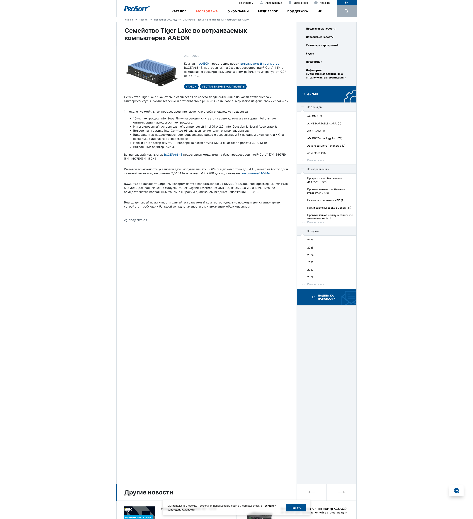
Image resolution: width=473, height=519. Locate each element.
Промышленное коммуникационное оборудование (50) (330, 216)
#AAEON (191, 86)
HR (320, 11)
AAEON (204, 63)
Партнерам (246, 2)
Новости (143, 19)
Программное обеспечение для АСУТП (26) (324, 180)
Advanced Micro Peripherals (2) (326, 145)
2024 (310, 254)
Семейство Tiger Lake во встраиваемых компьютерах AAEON (216, 19)
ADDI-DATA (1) (316, 130)
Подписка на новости (326, 297)
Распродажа (206, 11)
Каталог (179, 11)
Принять (296, 507)
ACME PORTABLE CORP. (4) (324, 123)
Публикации (314, 61)
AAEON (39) (314, 116)
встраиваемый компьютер (259, 63)
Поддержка (297, 11)
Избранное (301, 2)
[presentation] (312, 492)
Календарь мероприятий (322, 45)
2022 (310, 269)
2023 (310, 262)
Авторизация (274, 2)
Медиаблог (268, 11)
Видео (310, 53)
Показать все (315, 160)
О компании (238, 11)
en (346, 2)
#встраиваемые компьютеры (223, 86)
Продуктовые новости (321, 28)
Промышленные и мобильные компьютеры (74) (326, 191)
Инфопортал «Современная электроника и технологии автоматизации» (326, 73)
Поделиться (138, 220)
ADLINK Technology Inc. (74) (324, 138)
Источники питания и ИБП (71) (326, 200)
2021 (310, 277)
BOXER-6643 (173, 154)
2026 (310, 240)
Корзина (325, 2)
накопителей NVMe (255, 173)
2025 (310, 247)
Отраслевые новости (320, 36)
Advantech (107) (317, 153)
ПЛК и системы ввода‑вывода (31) (329, 207)
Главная (128, 19)
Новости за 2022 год (165, 19)
